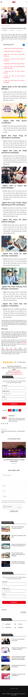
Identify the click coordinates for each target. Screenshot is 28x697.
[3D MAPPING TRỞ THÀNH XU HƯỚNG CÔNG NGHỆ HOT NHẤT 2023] (14, 450)
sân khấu (23, 343)
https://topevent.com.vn (16, 374)
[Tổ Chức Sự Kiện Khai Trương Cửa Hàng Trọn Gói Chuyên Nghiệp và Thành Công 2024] (5, 659)
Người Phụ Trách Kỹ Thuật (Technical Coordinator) (14, 59)
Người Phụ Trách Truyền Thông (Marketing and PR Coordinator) (14, 67)
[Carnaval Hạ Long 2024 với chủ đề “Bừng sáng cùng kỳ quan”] (5, 546)
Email (3, 397)
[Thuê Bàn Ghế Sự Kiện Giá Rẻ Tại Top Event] (5, 667)
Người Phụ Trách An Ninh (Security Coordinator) (14, 76)
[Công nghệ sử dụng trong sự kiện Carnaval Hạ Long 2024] (5, 564)
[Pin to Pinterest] (20, 410)
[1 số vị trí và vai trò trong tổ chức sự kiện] (5, 641)
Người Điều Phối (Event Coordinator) (13, 51)
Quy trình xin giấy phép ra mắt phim (18, 536)
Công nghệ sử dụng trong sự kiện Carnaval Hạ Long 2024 (18, 562)
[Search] (26, 2)
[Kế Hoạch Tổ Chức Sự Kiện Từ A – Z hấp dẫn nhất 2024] (5, 650)
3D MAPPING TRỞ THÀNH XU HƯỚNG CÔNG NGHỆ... (14, 460)
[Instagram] (14, 688)
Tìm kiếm (3, 610)
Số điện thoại (5, 391)
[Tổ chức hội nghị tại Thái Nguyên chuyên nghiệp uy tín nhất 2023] (5, 555)
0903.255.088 (16, 371)
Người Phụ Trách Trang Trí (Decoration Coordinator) (14, 55)
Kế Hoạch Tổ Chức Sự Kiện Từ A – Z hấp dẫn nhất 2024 (19, 648)
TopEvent (5, 30)
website (8, 349)
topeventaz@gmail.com (16, 372)
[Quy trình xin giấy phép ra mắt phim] (5, 538)
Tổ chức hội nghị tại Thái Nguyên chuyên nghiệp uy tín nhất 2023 (18, 554)
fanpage (15, 349)
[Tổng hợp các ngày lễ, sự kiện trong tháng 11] (5, 676)
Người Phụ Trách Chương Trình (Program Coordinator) (14, 81)
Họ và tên (4, 385)
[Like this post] (10, 410)
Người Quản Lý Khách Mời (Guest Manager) (14, 63)
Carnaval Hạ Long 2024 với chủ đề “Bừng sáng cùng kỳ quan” (18, 545)
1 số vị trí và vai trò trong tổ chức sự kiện (17, 639)
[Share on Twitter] (16, 410)
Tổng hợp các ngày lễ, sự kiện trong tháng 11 (18, 674)
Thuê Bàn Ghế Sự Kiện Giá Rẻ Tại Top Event (18, 666)
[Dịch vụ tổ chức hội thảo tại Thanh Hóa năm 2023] (5, 529)
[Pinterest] (16, 688)
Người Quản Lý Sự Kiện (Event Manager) (13, 48)
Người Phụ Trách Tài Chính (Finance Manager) (14, 72)
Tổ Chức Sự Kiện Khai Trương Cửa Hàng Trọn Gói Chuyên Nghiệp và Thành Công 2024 (18, 658)
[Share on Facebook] (13, 410)
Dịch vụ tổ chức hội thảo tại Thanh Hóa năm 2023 (17, 527)
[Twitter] (12, 688)
